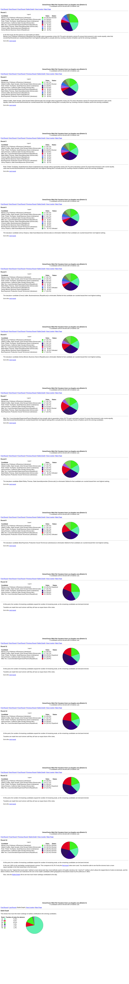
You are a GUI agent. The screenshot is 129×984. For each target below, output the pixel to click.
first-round (65, 865)
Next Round (12, 9)
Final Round (21, 9)
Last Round (12, 907)
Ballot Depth (30, 9)
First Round (4, 9)
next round (12, 41)
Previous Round (31, 74)
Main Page (47, 9)
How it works (39, 9)
